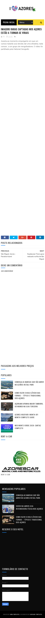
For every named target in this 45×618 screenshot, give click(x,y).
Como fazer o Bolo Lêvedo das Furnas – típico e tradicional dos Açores (28, 395)
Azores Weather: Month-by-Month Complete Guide (27, 416)
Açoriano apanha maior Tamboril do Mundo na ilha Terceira (29, 405)
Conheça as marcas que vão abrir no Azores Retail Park (29, 383)
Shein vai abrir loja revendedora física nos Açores (29, 507)
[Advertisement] (22, 70)
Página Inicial (9, 22)
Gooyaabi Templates (36, 614)
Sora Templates (14, 614)
